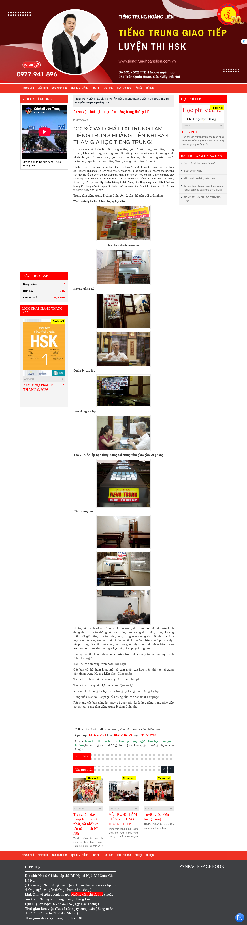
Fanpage (153, 697)
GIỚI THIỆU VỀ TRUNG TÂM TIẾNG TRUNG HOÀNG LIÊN (118, 99)
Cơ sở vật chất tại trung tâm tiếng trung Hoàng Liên (112, 112)
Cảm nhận (124, 673)
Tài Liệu (120, 664)
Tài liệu (138, 88)
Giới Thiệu (43, 88)
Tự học (150, 88)
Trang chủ (28, 88)
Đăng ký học (151, 691)
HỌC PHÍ (189, 132)
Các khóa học (59, 88)
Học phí (96, 88)
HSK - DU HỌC (124, 88)
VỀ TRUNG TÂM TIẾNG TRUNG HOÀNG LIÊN (87, 819)
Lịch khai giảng (79, 88)
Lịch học (108, 88)
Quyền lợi (126, 685)
